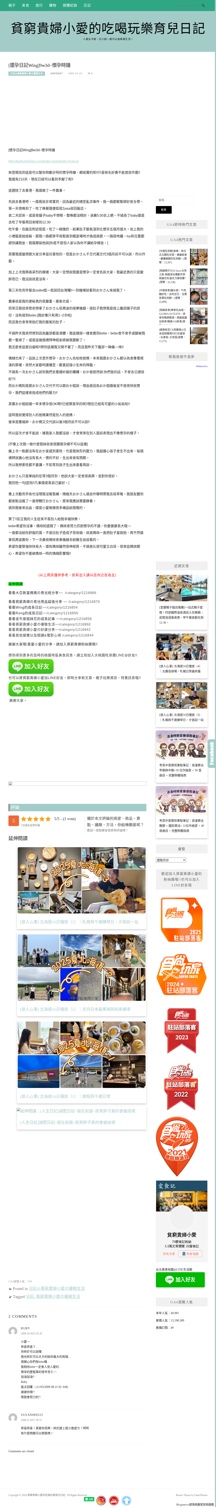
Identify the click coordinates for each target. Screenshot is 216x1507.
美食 (25, 5)
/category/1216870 (84, 602)
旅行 (39, 5)
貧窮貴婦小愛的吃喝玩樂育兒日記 (108, 29)
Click (212, 753)
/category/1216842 (75, 629)
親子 (12, 5)
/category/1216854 (62, 607)
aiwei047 (56, 73)
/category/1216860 (75, 624)
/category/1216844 (78, 635)
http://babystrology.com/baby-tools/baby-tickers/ (43, 161)
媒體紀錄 (70, 5)
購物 (52, 5)
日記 (87, 5)
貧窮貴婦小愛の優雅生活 (58, 1296)
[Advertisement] (77, 112)
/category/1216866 (80, 593)
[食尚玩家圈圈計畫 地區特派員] (182, 921)
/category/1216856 (62, 613)
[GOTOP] (126, 1500)
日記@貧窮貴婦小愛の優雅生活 (27, 73)
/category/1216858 (76, 619)
